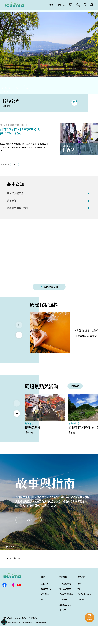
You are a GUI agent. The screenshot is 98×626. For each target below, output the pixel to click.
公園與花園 (5, 164)
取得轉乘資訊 (51, 286)
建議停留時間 (65, 604)
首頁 (7, 558)
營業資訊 (11, 200)
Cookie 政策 (20, 618)
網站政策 (33, 618)
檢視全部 (75, 386)
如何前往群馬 (65, 588)
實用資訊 (63, 609)
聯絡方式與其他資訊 (17, 208)
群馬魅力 (45, 594)
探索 (43, 576)
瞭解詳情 (28, 520)
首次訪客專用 (65, 583)
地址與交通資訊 (15, 193)
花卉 (15, 164)
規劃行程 (63, 576)
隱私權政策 (7, 618)
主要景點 (45, 583)
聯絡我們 (81, 599)
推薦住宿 (63, 599)
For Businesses (84, 594)
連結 (79, 588)
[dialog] (4, 622)
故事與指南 (46, 588)
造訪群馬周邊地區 (67, 594)
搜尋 (43, 599)
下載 (79, 583)
